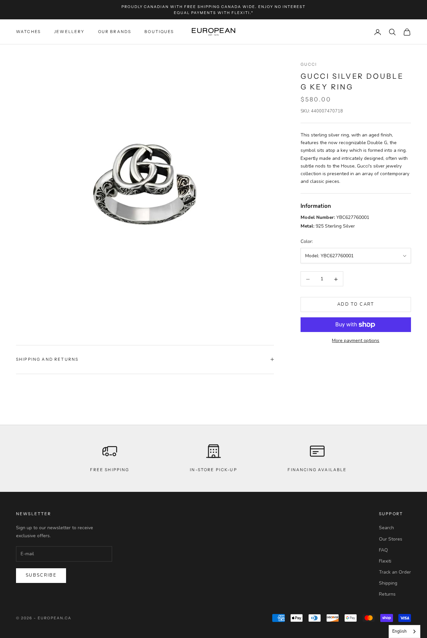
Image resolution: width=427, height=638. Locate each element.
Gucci (309, 64)
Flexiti (385, 561)
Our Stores (390, 539)
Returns (387, 594)
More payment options (355, 340)
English (399, 631)
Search (386, 528)
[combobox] (404, 631)
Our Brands (114, 31)
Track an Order (395, 572)
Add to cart (355, 305)
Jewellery (69, 31)
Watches (28, 31)
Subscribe (41, 575)
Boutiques (159, 31)
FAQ (383, 550)
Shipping (388, 583)
